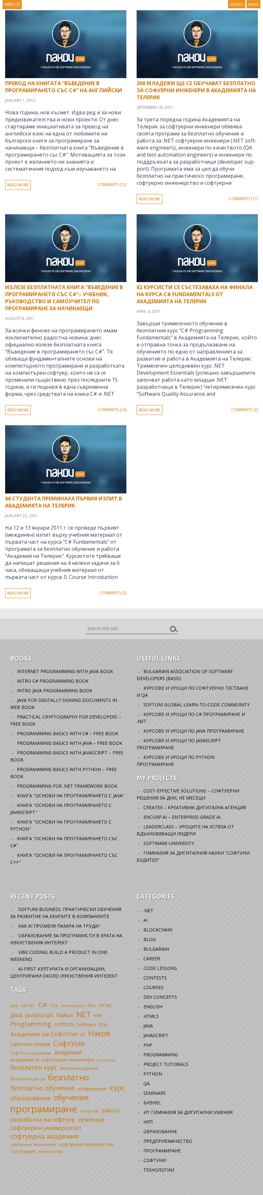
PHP (98, 1016)
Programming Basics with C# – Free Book (67, 733)
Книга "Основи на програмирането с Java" (70, 796)
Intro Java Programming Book (54, 690)
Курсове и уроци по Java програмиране (193, 731)
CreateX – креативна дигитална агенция (194, 807)
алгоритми (106, 1060)
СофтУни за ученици (30, 1053)
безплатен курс (33, 1067)
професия (89, 1111)
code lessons (160, 968)
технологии (50, 1151)
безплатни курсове (79, 1068)
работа (110, 1110)
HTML (105, 1005)
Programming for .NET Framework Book (67, 786)
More (253, 4)
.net (148, 910)
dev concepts (160, 997)
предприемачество (167, 1141)
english (152, 1007)
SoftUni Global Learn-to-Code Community (196, 705)
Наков (99, 1033)
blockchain (157, 930)
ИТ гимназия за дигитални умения (188, 1112)
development (73, 1005)
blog (149, 939)
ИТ (82, 1034)
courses (153, 987)
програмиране (43, 1108)
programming (160, 1055)
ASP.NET (28, 1005)
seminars (154, 1093)
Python (152, 1074)
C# (42, 1004)
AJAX (14, 1005)
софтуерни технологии (33, 1144)
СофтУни (69, 1043)
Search (236, 4)
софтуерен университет (46, 1128)
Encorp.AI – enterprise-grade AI (182, 817)
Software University (168, 843)
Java (16, 1015)
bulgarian (156, 949)
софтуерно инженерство (86, 1144)
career (151, 958)
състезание (23, 1151)
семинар (91, 1119)
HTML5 (151, 1016)
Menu (12, 4)
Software (86, 1024)
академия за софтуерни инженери (52, 1059)
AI (145, 920)
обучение (71, 1097)
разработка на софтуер (42, 1119)
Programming (30, 1024)
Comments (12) (112, 184)
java (148, 1026)
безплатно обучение (42, 1088)
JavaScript (39, 1015)
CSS (54, 1005)
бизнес (152, 1103)
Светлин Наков (30, 1044)
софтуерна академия (44, 1136)
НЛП (148, 1122)
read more (18, 185)
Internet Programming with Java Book (65, 671)
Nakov (64, 1015)
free (92, 1005)
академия (68, 1052)
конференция (92, 1088)
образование (30, 1098)
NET (83, 1014)
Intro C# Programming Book (53, 681)
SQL (103, 1024)
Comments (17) (243, 198)
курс (117, 1087)
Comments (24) (112, 409)
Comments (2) (244, 409)
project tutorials (165, 1064)
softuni (64, 1024)
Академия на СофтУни (43, 1034)
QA (146, 1083)
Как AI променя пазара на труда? (59, 926)
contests (155, 978)
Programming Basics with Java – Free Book (69, 743)
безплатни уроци (27, 1079)
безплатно (68, 1077)
